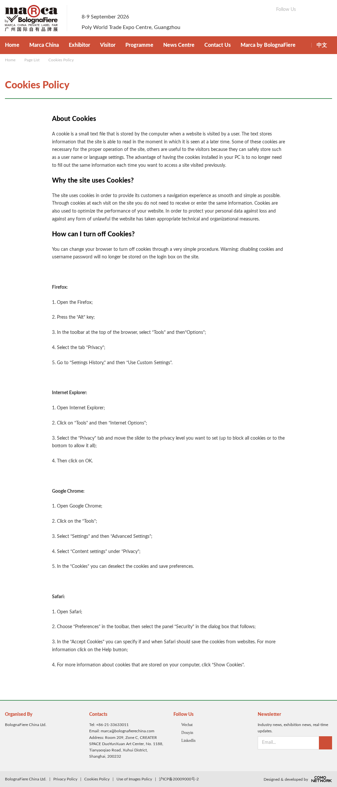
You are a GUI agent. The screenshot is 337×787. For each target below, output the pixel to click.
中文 (322, 45)
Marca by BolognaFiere (268, 45)
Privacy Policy (65, 779)
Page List (31, 60)
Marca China (44, 45)
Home (12, 45)
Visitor (108, 45)
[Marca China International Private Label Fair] (36, 18)
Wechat (187, 724)
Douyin (187, 732)
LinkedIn (188, 740)
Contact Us (217, 45)
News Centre (178, 45)
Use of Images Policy (134, 779)
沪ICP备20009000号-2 (179, 779)
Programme (139, 45)
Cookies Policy (61, 60)
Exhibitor (79, 45)
